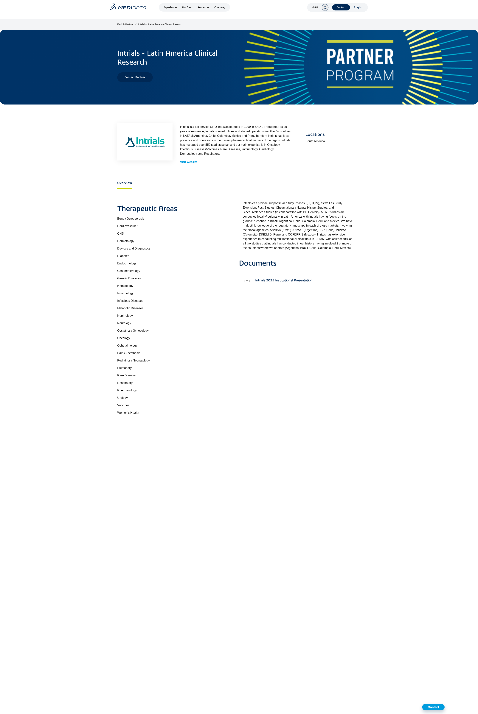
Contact (341, 7)
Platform (187, 7)
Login (315, 7)
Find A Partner (125, 24)
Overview (124, 183)
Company (219, 7)
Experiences (170, 7)
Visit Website (188, 161)
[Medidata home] (128, 7)
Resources (203, 7)
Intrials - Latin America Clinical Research (160, 24)
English (358, 7)
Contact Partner (135, 77)
